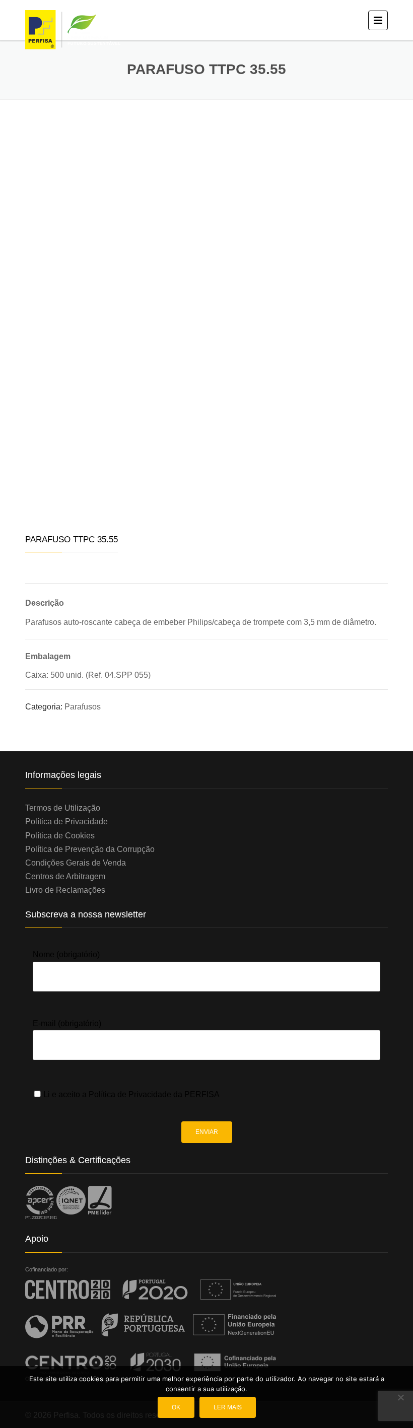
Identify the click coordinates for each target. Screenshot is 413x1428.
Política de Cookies (60, 835)
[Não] (400, 1397)
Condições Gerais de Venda (75, 863)
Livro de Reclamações (65, 890)
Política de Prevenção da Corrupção (90, 849)
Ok (176, 1407)
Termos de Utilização (62, 808)
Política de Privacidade (66, 821)
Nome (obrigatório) (66, 954)
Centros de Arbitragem (65, 876)
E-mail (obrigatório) (67, 1023)
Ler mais (228, 1407)
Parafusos (82, 706)
